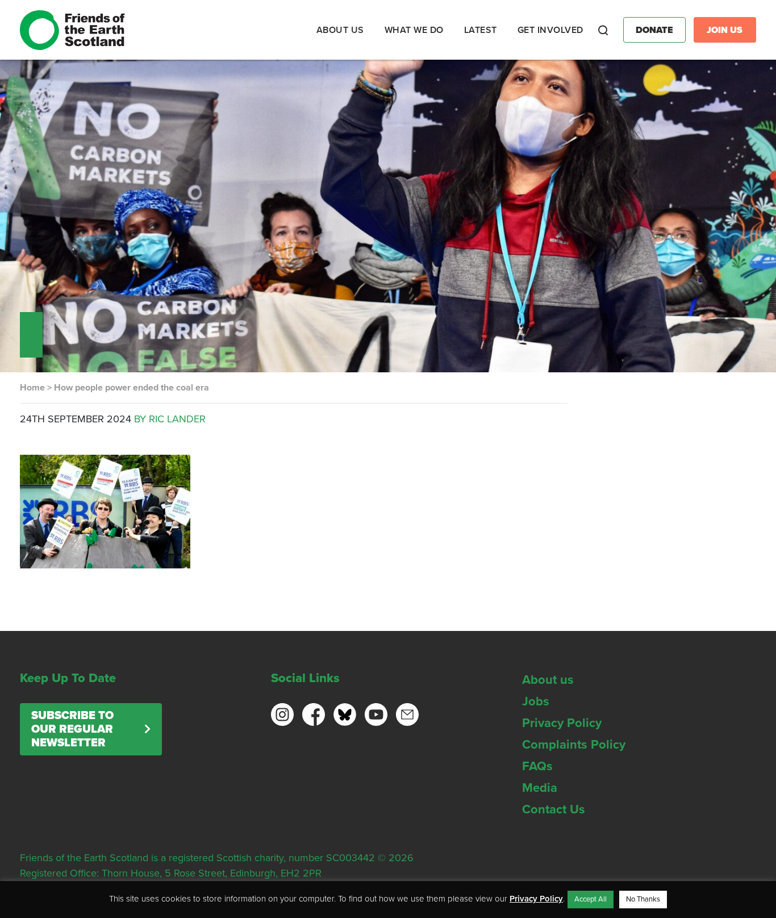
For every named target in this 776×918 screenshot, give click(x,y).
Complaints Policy (573, 744)
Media (539, 787)
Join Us (724, 30)
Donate (654, 30)
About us (548, 679)
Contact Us (553, 809)
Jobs (535, 701)
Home (32, 387)
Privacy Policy (562, 723)
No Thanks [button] (643, 899)
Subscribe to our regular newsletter (72, 729)
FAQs (537, 766)
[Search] (603, 30)
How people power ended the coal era (131, 387)
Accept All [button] (590, 899)
